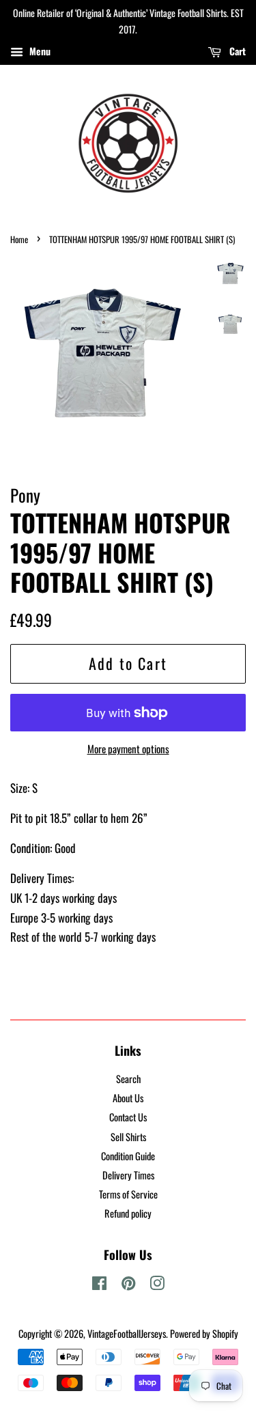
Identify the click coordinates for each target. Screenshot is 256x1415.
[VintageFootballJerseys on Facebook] (99, 1285)
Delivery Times (128, 1175)
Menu (39, 50)
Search (128, 1078)
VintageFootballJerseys (126, 1333)
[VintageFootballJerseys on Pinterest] (128, 1285)
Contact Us (128, 1117)
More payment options (128, 748)
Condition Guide (128, 1156)
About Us (128, 1098)
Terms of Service (128, 1194)
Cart (236, 50)
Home (19, 239)
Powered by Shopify (204, 1333)
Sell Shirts (128, 1137)
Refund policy (128, 1213)
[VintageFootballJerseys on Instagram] (157, 1285)
